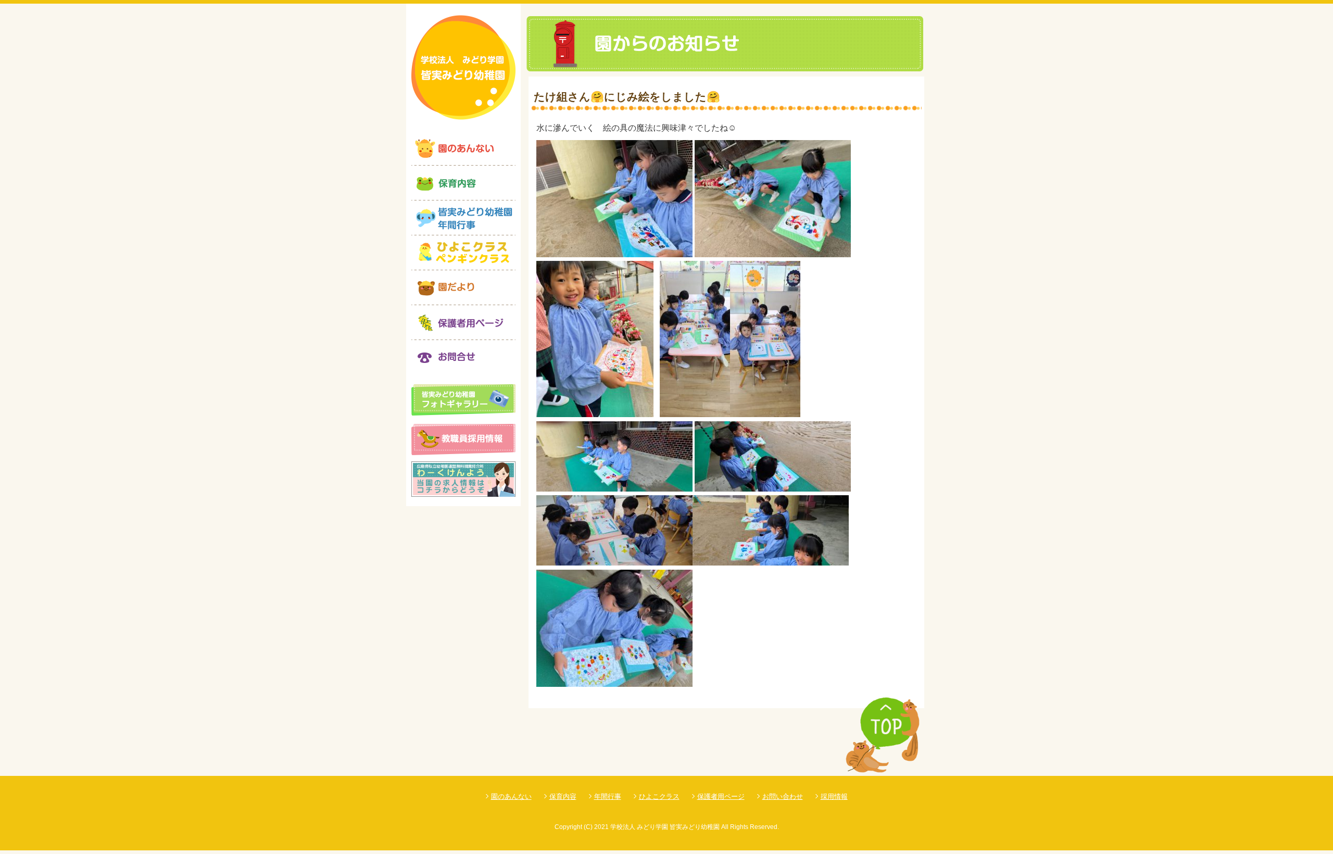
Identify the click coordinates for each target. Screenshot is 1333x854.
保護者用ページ (721, 796)
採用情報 (834, 796)
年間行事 (607, 796)
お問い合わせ (782, 796)
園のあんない (511, 796)
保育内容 (562, 796)
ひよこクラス (659, 796)
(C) (588, 827)
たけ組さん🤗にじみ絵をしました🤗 (627, 97)
